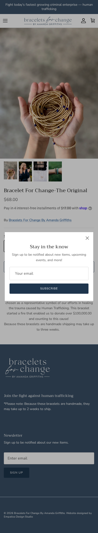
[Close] (87, 238)
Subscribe (49, 288)
